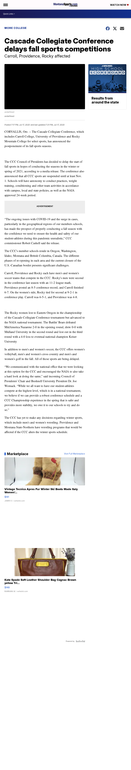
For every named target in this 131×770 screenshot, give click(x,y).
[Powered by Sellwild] (80, 641)
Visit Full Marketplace (74, 454)
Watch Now (118, 4)
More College (15, 28)
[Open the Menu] (5, 5)
